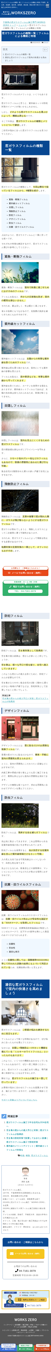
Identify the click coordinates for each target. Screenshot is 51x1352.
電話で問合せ (8, 1347)
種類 (28, 1155)
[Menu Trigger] (47, 5)
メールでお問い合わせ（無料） (26, 571)
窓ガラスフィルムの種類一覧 (18, 54)
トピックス (6, 1330)
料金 (31, 1325)
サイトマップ (30, 1332)
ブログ (46, 42)
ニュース (22, 25)
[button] (44, 50)
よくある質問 (21, 1327)
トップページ (8, 1325)
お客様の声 (15, 1330)
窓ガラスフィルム (39, 1155)
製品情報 (24, 1330)
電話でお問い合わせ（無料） (27, 587)
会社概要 (18, 1325)
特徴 (22, 1155)
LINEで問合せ (26, 1347)
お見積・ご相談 (34, 1330)
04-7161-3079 (27, 1271)
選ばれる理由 (32, 1327)
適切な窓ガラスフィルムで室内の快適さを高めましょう (26, 58)
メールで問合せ (43, 1347)
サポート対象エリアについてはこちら (19, 1100)
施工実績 (25, 1325)
